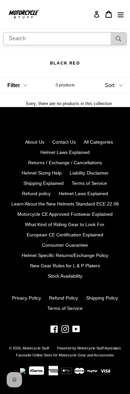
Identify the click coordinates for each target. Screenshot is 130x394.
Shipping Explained (43, 183)
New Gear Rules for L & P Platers (65, 265)
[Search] (118, 39)
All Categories (98, 142)
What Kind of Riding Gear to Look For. (65, 224)
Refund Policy (63, 298)
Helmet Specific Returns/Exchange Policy (65, 255)
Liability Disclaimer (89, 173)
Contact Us (64, 142)
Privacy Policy (26, 298)
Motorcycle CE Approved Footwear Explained (65, 214)
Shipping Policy (102, 298)
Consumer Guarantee (65, 245)
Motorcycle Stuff (36, 348)
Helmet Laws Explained (65, 152)
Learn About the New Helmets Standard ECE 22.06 (65, 203)
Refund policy (36, 193)
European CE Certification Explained (65, 234)
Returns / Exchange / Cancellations (65, 162)
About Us (34, 142)
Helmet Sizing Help (42, 173)
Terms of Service (89, 183)
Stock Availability (65, 276)
